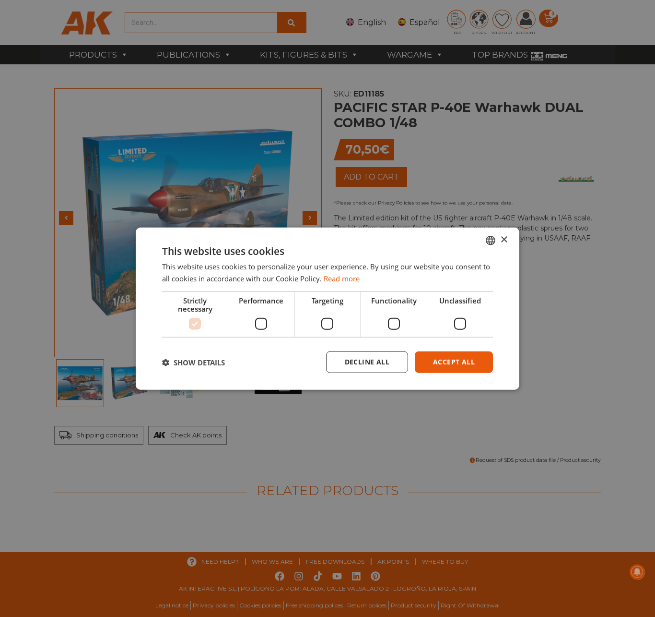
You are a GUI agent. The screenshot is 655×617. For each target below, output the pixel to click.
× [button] (503, 239)
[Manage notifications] (637, 572)
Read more (342, 278)
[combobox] (490, 240)
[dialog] (327, 308)
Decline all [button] (367, 361)
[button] (193, 362)
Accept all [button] (454, 361)
